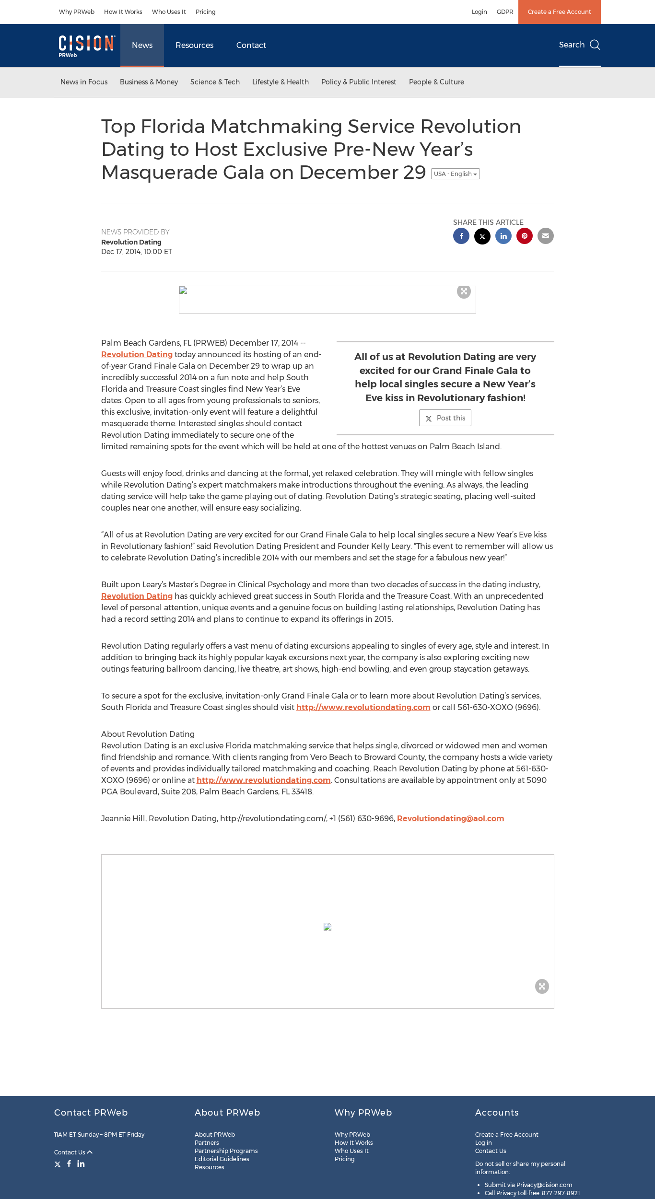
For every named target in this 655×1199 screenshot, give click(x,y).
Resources (194, 45)
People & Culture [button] (436, 82)
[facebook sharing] (461, 237)
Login (479, 11)
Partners (207, 1142)
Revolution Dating (137, 354)
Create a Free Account (559, 11)
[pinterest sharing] (524, 237)
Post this (451, 418)
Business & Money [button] (149, 82)
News (142, 45)
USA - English (453, 173)
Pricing (206, 11)
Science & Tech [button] (215, 82)
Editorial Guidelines (222, 1159)
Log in (483, 1142)
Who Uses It (169, 11)
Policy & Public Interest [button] (359, 82)
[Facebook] (69, 1163)
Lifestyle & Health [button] (280, 82)
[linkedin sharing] (503, 237)
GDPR (505, 11)
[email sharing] (546, 237)
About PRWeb (215, 1134)
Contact (251, 45)
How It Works (123, 11)
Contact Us (70, 1152)
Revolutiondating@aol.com (450, 818)
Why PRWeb (76, 11)
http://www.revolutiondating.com (363, 707)
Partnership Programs (226, 1150)
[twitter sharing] (482, 237)
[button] (327, 290)
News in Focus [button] (83, 82)
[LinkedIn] (81, 1163)
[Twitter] (58, 1163)
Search (572, 44)
